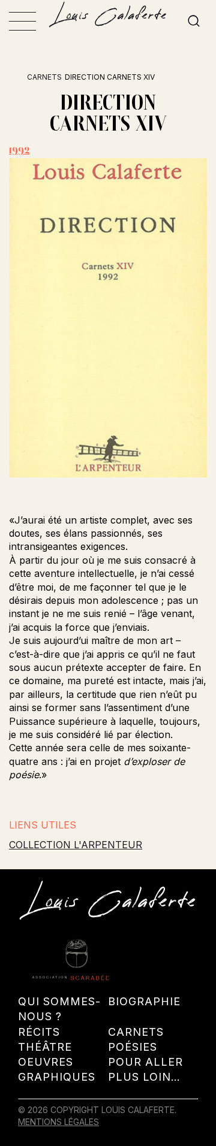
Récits (39, 1032)
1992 (19, 149)
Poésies (132, 1047)
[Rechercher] (193, 21)
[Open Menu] (22, 21)
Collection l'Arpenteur (75, 845)
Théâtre (45, 1047)
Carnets (44, 76)
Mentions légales (58, 1122)
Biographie (144, 1001)
